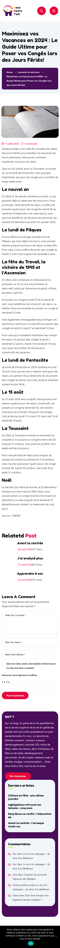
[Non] (56, 936)
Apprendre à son (30, 573)
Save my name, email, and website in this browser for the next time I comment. (31, 665)
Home (9, 72)
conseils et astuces (28, 72)
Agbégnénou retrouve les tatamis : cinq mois (24, 806)
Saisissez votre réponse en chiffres (19, 675)
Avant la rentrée (30, 543)
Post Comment (15, 695)
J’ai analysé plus (30, 558)
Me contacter (18, 776)
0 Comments (30, 143)
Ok (30, 943)
